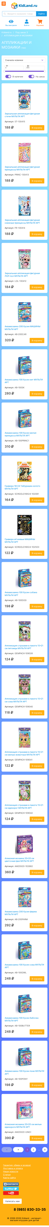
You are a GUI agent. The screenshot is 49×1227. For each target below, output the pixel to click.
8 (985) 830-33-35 (30, 1209)
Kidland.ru (6, 32)
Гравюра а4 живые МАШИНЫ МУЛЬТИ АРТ (20, 540)
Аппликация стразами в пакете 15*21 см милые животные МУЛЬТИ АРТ (24, 753)
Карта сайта (9, 1177)
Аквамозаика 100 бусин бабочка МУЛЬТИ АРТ (21, 1019)
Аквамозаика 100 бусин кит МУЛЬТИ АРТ (24, 381)
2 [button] (33, 1149)
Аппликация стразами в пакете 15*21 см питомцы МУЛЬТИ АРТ (24, 647)
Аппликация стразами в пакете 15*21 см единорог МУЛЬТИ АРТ (24, 806)
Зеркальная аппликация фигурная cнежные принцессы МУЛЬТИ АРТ (22, 221)
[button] (7, 1149)
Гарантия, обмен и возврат (17, 1165)
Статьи (7, 1174)
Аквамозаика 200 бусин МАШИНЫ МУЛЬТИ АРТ (22, 327)
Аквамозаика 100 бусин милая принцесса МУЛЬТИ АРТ (20, 434)
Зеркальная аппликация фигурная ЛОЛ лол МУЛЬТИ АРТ (22, 274)
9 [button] (44, 1149)
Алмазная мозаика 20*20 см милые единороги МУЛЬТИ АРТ (23, 1125)
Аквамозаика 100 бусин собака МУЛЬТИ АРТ (21, 593)
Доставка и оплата (13, 1168)
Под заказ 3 (21, 32)
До (28, 66)
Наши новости (10, 1171)
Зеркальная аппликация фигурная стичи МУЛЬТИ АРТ (22, 115)
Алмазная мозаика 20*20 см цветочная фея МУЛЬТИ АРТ (19, 859)
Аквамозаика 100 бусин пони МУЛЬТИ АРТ (24, 1072)
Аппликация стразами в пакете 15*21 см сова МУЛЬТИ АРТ (24, 700)
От (7, 66)
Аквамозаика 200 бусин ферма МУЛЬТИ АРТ (21, 913)
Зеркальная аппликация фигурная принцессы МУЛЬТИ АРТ (22, 168)
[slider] (4, 71)
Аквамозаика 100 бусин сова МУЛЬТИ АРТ (24, 966)
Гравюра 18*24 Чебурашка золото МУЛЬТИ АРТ (22, 487)
